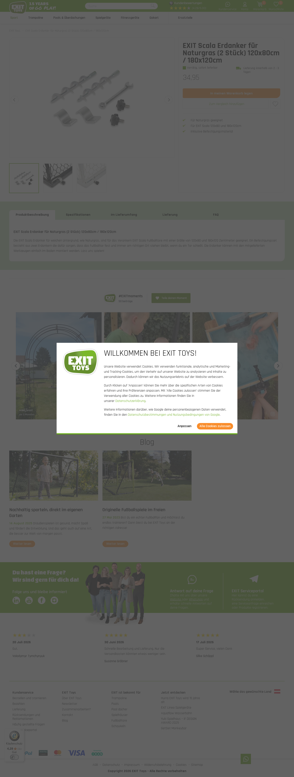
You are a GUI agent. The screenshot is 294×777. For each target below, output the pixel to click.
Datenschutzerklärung (130, 401)
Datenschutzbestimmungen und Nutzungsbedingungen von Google (174, 414)
